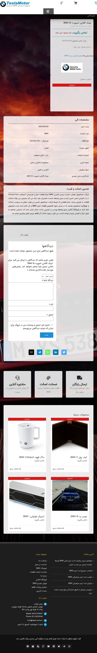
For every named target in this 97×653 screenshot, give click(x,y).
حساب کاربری (41, 591)
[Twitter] (64, 352)
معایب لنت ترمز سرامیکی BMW (80, 577)
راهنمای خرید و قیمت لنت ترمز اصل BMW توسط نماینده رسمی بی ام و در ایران (73, 562)
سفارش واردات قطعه (39, 587)
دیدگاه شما (47, 280)
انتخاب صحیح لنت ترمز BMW (80, 570)
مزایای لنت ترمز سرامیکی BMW (80, 583)
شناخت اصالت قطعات (38, 572)
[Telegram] (39, 352)
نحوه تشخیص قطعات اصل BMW (45, 206)
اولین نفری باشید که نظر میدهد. (81, 26)
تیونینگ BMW (41, 568)
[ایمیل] (31, 352)
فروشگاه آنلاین (41, 579)
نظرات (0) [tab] (24, 235)
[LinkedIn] (55, 352)
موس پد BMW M (79, 516)
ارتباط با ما (42, 560)
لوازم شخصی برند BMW (73, 55)
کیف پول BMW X (79, 457)
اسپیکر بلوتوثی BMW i (33, 516)
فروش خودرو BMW (40, 583)
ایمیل (50, 314)
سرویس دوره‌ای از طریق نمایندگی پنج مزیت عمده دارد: (73, 591)
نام (51, 304)
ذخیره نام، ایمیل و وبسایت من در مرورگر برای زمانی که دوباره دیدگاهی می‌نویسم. (32, 326)
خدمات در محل (41, 564)
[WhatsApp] (48, 352)
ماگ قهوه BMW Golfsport (31, 457)
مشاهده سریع (57, 469)
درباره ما (43, 575)
